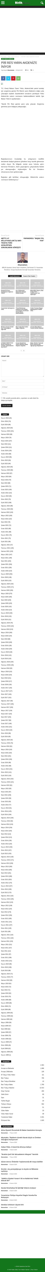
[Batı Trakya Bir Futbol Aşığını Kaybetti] (22, 321)
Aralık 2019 (4, 610)
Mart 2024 (4, 444)
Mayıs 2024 (5, 437)
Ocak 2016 (4, 762)
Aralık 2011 (4, 922)
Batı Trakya (5, 1078)
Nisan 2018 (4, 675)
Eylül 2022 (4, 502)
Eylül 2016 (4, 736)
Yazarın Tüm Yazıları (29, 276)
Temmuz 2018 (5, 665)
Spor (2, 1097)
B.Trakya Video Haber (8, 1075)
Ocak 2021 (4, 567)
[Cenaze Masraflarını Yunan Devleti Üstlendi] (37, 321)
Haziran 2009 (5, 1019)
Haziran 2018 (5, 668)
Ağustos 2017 (5, 701)
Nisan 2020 (4, 597)
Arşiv (2, 1065)
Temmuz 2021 (5, 548)
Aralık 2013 (4, 844)
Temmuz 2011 (5, 938)
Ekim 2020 (4, 577)
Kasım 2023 (5, 457)
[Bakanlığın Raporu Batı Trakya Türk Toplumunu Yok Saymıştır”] (37, 284)
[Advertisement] (22, 30)
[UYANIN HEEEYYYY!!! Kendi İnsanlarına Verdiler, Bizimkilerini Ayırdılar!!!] (8, 337)
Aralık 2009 (4, 1000)
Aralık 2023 (4, 454)
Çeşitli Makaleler (15, 276)
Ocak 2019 (4, 645)
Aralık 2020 (4, 571)
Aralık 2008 (4, 1039)
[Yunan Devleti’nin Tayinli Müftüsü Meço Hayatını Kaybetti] (22, 337)
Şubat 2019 (4, 642)
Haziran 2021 (5, 551)
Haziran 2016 (5, 746)
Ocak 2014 (4, 840)
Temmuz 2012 (5, 899)
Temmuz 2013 (5, 860)
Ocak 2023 (4, 489)
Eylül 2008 (4, 1048)
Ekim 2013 (4, 850)
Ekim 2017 (4, 694)
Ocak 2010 (4, 996)
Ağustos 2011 (5, 935)
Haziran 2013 (5, 863)
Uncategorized (5, 1107)
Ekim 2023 (4, 460)
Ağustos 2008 (5, 1052)
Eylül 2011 (4, 931)
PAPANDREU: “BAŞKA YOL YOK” (34, 239)
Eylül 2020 (4, 580)
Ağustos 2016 (5, 740)
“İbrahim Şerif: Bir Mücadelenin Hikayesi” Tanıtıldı (19, 1154)
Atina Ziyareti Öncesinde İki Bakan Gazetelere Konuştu (21, 1130)
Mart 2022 (4, 522)
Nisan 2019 (4, 636)
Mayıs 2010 (5, 983)
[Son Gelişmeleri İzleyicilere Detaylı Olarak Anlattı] (22, 284)
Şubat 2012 (4, 915)
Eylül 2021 (4, 541)
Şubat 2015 (4, 798)
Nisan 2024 (4, 441)
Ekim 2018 (4, 655)
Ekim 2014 (4, 811)
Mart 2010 (4, 990)
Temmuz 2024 (5, 431)
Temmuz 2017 (5, 704)
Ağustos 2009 (5, 1013)
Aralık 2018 (4, 649)
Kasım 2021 (5, 535)
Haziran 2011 (5, 941)
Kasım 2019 (5, 613)
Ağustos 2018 (5, 662)
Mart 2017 (4, 717)
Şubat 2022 (4, 525)
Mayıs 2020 (5, 593)
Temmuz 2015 (5, 782)
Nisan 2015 (4, 792)
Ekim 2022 (4, 499)
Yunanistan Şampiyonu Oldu (7, 308)
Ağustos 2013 (5, 857)
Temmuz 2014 (5, 821)
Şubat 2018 (4, 681)
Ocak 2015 (4, 801)
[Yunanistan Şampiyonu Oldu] (8, 302)
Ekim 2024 (4, 421)
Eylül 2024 (4, 424)
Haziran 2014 (5, 824)
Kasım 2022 (5, 496)
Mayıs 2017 (5, 710)
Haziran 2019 (5, 629)
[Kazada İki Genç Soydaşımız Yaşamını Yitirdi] (8, 284)
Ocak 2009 (4, 1035)
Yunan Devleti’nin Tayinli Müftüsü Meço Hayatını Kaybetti (22, 344)
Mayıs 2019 (5, 632)
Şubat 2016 (4, 759)
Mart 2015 (4, 795)
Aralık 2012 (4, 883)
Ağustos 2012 (5, 896)
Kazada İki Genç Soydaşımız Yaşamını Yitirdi (7, 292)
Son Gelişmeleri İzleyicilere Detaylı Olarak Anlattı (21, 292)
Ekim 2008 (4, 1045)
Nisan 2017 (4, 714)
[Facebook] (3, 78)
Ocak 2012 (4, 918)
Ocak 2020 (4, 606)
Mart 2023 (4, 483)
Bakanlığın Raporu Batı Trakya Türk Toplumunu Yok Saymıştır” (36, 292)
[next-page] (24, 350)
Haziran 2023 (5, 473)
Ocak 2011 (4, 957)
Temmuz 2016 (5, 743)
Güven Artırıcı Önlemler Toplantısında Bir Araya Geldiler (22, 1162)
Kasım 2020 (5, 574)
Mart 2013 (4, 873)
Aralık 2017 (4, 688)
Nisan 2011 (4, 948)
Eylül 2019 (4, 619)
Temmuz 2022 (5, 509)
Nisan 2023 (4, 480)
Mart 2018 (4, 678)
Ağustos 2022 (5, 506)
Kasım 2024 (5, 418)
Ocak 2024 (4, 450)
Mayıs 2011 (4, 944)
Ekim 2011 (4, 928)
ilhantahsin (11, 70)
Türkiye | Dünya (6, 1104)
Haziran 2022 (5, 512)
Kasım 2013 (5, 847)
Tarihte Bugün (5, 1101)
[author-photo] (22, 257)
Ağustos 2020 (5, 584)
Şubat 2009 (4, 1032)
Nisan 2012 (4, 909)
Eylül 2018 (4, 658)
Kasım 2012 (5, 886)
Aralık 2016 (4, 727)
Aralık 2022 (4, 493)
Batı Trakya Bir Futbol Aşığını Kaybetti (22, 327)
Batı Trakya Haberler (13, 56)
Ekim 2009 (4, 1006)
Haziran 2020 (5, 590)
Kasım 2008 (5, 1042)
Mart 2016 (4, 756)
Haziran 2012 (5, 902)
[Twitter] (8, 78)
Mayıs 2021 (5, 554)
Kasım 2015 (5, 769)
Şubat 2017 (4, 720)
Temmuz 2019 (5, 626)
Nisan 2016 (4, 753)
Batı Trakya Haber (7, 1084)
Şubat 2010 (4, 993)
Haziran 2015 (5, 785)
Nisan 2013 (4, 870)
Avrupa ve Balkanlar (7, 1068)
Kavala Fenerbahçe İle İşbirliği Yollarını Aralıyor (18, 1188)
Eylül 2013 (4, 853)
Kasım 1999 (5, 1055)
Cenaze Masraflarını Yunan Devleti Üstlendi (36, 327)
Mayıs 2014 (5, 827)
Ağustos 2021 (5, 545)
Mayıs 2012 (5, 905)
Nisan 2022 (4, 519)
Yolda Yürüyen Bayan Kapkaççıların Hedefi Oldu (36, 309)
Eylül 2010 (4, 970)
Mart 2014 (4, 834)
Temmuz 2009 (5, 1016)
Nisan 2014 (4, 831)
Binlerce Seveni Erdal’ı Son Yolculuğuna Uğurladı (7, 328)
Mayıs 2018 (5, 671)
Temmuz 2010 (5, 977)
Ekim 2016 (4, 733)
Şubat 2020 (4, 603)
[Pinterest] (13, 78)
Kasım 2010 (5, 964)
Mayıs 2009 (5, 1022)
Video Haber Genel (7, 1114)
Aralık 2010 (4, 961)
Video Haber (5, 1110)
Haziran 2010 (5, 980)
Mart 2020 (4, 600)
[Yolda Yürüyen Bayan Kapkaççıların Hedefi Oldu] (37, 302)
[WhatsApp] (18, 78)
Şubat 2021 (4, 564)
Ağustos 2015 (5, 779)
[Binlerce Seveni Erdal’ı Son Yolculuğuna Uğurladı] (8, 321)
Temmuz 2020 (5, 587)
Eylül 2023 (4, 463)
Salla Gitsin (4, 1094)
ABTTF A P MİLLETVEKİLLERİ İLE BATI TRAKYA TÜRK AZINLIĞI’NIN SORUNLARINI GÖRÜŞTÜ (11, 242)
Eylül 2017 (4, 697)
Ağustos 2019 (5, 623)
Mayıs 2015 (5, 788)
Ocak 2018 (4, 684)
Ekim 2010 (4, 967)
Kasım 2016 (5, 730)
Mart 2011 (4, 951)
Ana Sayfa (3, 56)
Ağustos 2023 (5, 467)
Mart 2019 (4, 639)
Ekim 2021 (4, 538)
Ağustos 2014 (5, 818)
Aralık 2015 (4, 766)
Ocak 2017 (4, 723)
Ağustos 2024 (5, 428)
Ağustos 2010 (5, 974)
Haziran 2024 (5, 434)
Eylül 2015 (4, 775)
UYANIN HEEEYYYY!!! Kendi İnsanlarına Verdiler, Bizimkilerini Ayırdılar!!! (7, 345)
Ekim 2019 (4, 616)
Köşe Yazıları (5, 1091)
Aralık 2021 (4, 532)
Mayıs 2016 (5, 749)
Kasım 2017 (5, 691)
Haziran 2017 (5, 707)
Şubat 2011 (4, 954)
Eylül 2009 (4, 1009)
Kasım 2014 (5, 808)
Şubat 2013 (4, 876)
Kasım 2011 (5, 925)
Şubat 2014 (4, 837)
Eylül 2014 (4, 814)
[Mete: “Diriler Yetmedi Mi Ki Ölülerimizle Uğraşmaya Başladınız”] (37, 337)
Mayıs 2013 (5, 866)
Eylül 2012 (4, 892)
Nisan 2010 (4, 987)
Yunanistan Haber (6, 1117)
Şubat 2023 (4, 486)
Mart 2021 (4, 561)
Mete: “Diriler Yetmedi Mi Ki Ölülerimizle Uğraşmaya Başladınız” (36, 344)
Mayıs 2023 (5, 476)
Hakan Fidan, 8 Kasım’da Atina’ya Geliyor (16, 1147)
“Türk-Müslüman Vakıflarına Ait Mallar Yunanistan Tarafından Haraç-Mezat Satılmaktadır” (22, 310)
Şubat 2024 (4, 447)
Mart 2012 (4, 912)
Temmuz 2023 (5, 470)
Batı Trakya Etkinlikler (8, 1081)
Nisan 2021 (4, 558)
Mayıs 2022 (5, 515)
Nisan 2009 (4, 1026)
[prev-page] (21, 350)
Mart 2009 (4, 1029)
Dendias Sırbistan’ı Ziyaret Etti (12, 1205)
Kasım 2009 (5, 1003)
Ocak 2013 (4, 879)
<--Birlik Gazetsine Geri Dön (22, 1266)
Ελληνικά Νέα (5, 1120)
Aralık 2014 (4, 805)
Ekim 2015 (4, 772)
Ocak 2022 (4, 528)
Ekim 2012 (4, 889)
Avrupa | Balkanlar (7, 1071)
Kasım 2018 (5, 652)
